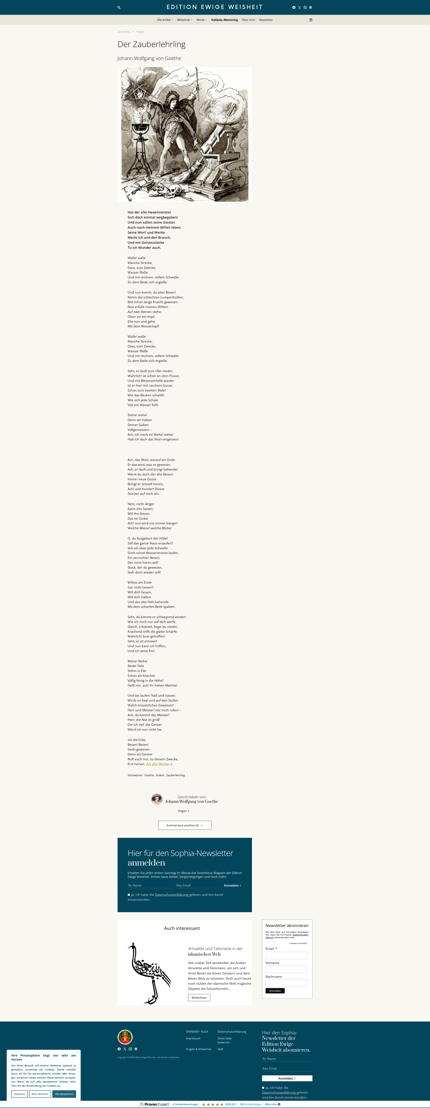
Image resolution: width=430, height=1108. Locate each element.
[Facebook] (293, 7)
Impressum (193, 1038)
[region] (44, 1075)
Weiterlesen (199, 997)
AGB (220, 1049)
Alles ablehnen (40, 1094)
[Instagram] (305, 7)
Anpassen (19, 1094)
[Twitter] (299, 7)
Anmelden (231, 885)
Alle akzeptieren (64, 1094)
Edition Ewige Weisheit (215, 7)
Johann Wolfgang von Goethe (149, 58)
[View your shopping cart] (310, 20)
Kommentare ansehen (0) (182, 825)
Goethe (149, 775)
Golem (160, 775)
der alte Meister (158, 764)
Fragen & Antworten (199, 1049)
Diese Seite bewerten (225, 1040)
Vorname (272, 962)
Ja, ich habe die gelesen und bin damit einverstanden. (175, 897)
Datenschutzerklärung (171, 894)
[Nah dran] (77, 1053)
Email (271, 948)
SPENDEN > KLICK (197, 1031)
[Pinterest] (310, 7)
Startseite (124, 31)
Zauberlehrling (175, 775)
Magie (140, 31)
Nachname (274, 976)
